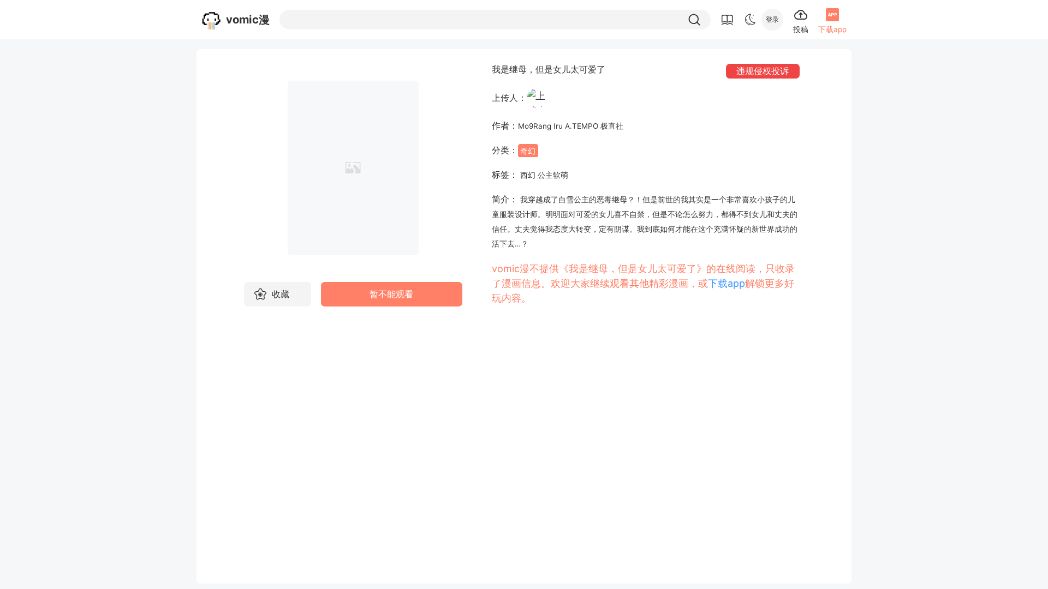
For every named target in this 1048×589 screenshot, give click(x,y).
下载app (726, 283)
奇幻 (527, 150)
